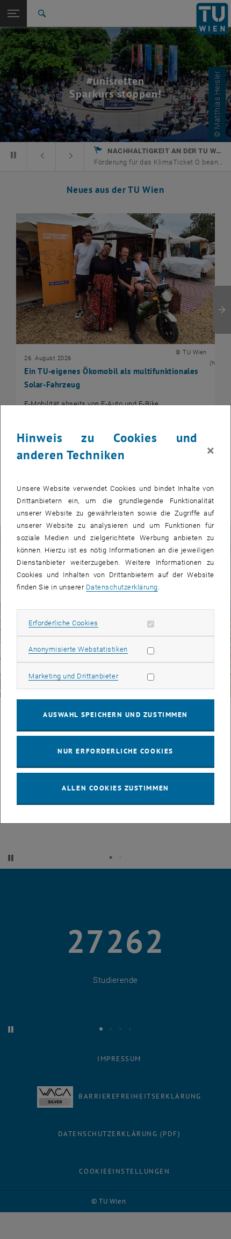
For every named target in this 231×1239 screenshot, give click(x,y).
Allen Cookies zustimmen (115, 788)
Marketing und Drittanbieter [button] (73, 676)
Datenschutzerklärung (122, 587)
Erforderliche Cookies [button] (63, 623)
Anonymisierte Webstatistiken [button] (77, 649)
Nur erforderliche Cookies (115, 751)
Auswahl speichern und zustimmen (115, 714)
